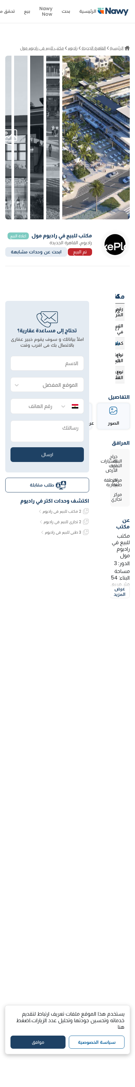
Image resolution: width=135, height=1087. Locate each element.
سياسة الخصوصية (97, 1042)
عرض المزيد (119, 591)
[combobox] (53, 385)
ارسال (47, 454)
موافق (38, 1042)
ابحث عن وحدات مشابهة (36, 252)
